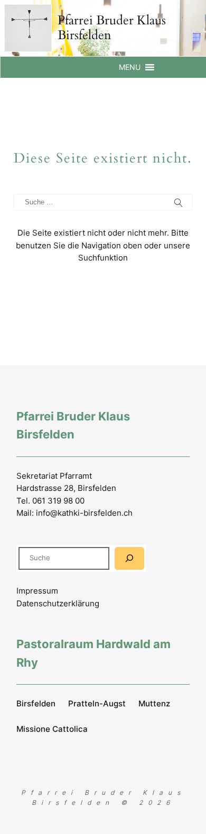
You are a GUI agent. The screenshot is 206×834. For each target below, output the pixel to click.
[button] (130, 67)
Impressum (37, 591)
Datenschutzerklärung (57, 603)
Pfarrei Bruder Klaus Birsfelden (112, 28)
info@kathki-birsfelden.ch (84, 513)
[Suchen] (129, 558)
